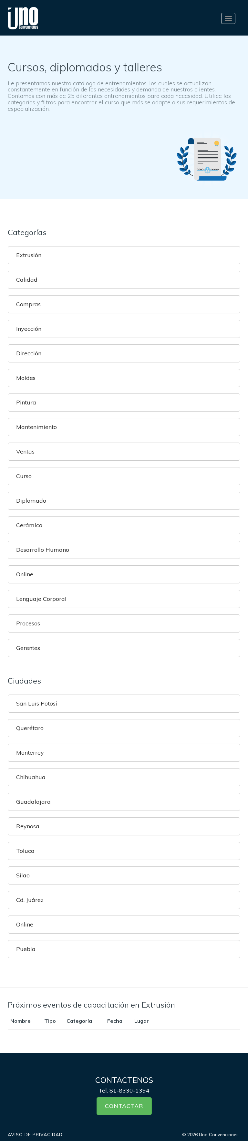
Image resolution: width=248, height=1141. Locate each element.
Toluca (25, 850)
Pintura (26, 402)
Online (24, 574)
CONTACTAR (124, 1106)
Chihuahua (31, 777)
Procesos (28, 623)
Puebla (26, 949)
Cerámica (29, 525)
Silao (23, 875)
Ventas (25, 451)
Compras (28, 304)
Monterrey (30, 752)
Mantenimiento (36, 427)
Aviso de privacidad (35, 1134)
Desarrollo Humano (42, 549)
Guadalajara (33, 801)
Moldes (26, 378)
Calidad (26, 279)
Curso (24, 476)
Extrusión (28, 255)
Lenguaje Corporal (41, 598)
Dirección (28, 353)
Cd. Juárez (30, 900)
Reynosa (27, 826)
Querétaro (30, 728)
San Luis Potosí (36, 703)
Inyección (28, 328)
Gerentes (28, 648)
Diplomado (31, 500)
